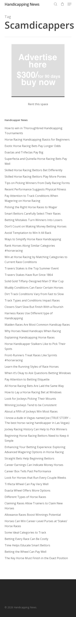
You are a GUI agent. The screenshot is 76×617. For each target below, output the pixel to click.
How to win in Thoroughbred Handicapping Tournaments (33, 130)
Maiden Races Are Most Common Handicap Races (37, 325)
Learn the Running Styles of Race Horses (32, 367)
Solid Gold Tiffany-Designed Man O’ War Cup (34, 281)
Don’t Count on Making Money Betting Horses (35, 226)
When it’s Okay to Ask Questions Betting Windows (38, 373)
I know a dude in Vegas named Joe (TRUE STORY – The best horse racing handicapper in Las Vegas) (38, 420)
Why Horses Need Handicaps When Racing (33, 331)
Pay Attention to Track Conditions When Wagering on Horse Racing (31, 198)
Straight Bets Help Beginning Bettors (29, 458)
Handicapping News (22, 4)
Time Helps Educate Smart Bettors (27, 545)
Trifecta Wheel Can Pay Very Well (26, 484)
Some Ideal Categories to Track (25, 532)
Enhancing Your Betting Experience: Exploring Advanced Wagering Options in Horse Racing (35, 449)
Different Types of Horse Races (25, 497)
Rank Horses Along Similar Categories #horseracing (30, 248)
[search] (55, 4)
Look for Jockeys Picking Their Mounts (30, 399)
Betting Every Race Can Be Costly (26, 539)
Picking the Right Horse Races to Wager (31, 207)
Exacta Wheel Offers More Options (27, 490)
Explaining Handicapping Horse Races (30, 337)
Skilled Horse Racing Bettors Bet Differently (33, 170)
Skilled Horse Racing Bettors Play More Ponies (35, 176)
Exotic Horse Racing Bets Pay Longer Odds (33, 146)
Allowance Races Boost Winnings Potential (33, 515)
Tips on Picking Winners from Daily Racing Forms (37, 183)
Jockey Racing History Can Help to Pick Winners (36, 429)
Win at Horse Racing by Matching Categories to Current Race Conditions (36, 259)
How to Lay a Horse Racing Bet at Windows (33, 392)
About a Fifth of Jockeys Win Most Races (31, 411)
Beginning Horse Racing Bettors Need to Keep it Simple (37, 438)
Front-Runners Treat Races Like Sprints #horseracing (31, 357)
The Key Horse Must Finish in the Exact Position (36, 558)
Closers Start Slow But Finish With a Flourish (34, 307)
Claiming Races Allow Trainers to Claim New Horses (34, 505)
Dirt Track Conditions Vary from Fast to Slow (34, 294)
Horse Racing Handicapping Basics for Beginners (37, 139)
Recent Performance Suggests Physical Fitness (35, 189)
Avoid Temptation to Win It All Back (28, 233)
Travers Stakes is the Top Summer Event (32, 268)
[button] (69, 4)
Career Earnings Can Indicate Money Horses (34, 465)
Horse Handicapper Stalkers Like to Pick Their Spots (35, 346)
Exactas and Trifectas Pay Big (24, 152)
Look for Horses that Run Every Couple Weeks (35, 478)
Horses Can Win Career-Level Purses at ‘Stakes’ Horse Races (36, 523)
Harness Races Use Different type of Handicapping (29, 315)
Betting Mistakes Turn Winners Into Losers (33, 220)
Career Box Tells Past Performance (28, 471)
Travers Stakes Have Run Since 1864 (29, 275)
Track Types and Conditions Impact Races (32, 300)
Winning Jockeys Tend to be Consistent (31, 405)
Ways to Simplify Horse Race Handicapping (33, 239)
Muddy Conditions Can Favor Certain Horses (34, 288)
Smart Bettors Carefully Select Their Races (33, 214)
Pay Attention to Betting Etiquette (27, 379)
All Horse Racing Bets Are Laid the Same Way (34, 386)
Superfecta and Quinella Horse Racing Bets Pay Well (36, 161)
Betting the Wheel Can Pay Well (25, 552)
